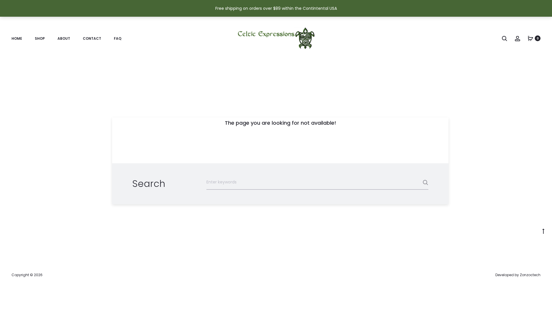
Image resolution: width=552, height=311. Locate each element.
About (63, 38)
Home (17, 38)
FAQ (117, 38)
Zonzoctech (530, 274)
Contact (92, 38)
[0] (530, 38)
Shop (40, 38)
